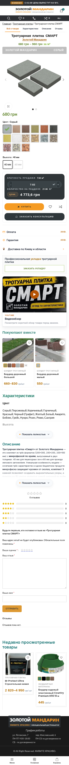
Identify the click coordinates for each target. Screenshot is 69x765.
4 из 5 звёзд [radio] (29, 550)
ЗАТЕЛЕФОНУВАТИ (34, 18)
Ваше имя (8, 592)
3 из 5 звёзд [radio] (27, 550)
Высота (7, 157)
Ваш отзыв (8, 555)
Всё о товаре (13, 28)
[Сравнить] (60, 207)
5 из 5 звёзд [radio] (31, 550)
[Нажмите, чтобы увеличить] (8, 106)
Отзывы (58, 28)
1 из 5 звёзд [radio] (22, 550)
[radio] (7, 129)
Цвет (5, 121)
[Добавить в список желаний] (50, 207)
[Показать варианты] (63, 249)
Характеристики (30, 28)
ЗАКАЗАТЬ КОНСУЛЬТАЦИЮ (36, 216)
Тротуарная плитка (23, 23)
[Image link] (34, 721)
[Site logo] (34, 10)
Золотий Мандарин (34, 39)
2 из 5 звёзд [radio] (24, 550)
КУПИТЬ (26, 206)
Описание (46, 28)
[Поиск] (9, 18)
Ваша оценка (9, 550)
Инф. (63, 231)
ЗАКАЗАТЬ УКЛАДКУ (34, 268)
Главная (6, 23)
